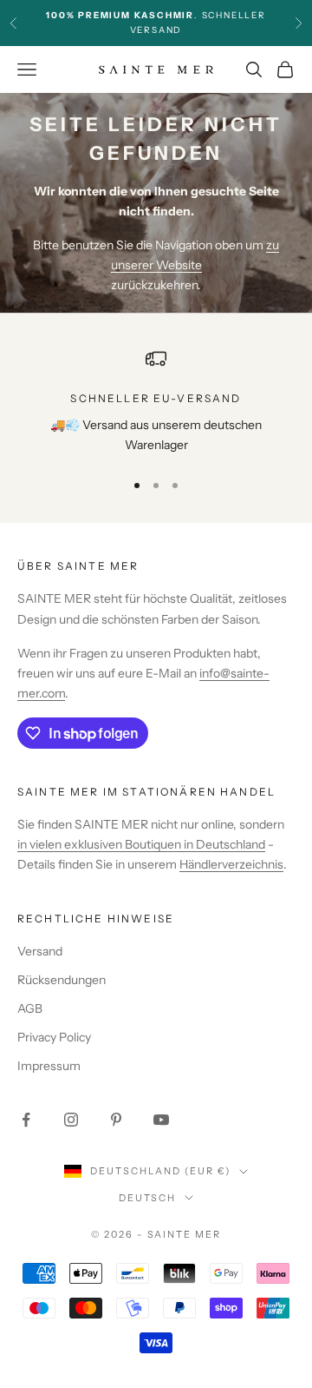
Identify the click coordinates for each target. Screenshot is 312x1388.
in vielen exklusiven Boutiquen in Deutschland (141, 844)
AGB (29, 1008)
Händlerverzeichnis (231, 864)
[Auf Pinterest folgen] (116, 1119)
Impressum (49, 1066)
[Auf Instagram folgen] (71, 1119)
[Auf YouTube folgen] (161, 1119)
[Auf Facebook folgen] (26, 1119)
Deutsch (148, 1198)
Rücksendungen (61, 980)
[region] (156, 401)
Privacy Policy (54, 1037)
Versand (39, 951)
